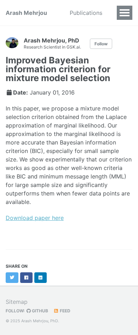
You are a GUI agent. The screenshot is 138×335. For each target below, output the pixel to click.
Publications (86, 12)
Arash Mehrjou (26, 12)
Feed (64, 310)
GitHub (39, 310)
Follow (101, 43)
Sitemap (17, 301)
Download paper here (35, 217)
